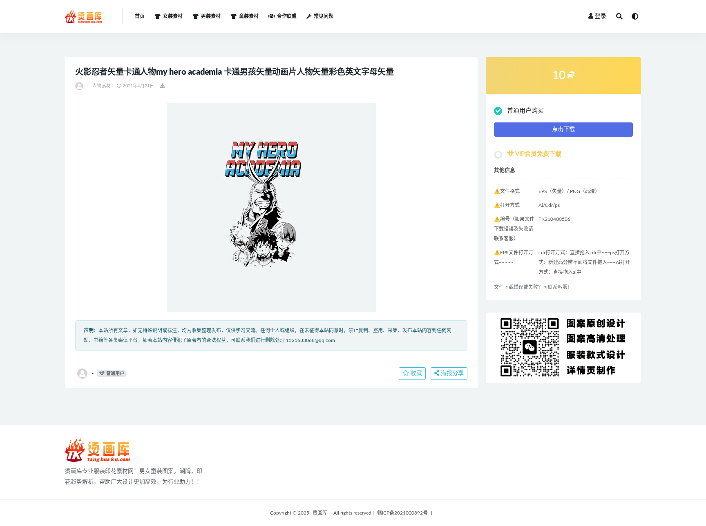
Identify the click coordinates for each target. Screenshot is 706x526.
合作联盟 (287, 16)
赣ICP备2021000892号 (402, 512)
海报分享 (451, 373)
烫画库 (320, 512)
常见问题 (323, 16)
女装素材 (173, 16)
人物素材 (101, 86)
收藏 (415, 373)
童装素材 (249, 16)
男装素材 (211, 16)
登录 (600, 16)
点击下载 (563, 129)
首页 (140, 16)
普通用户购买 (525, 111)
